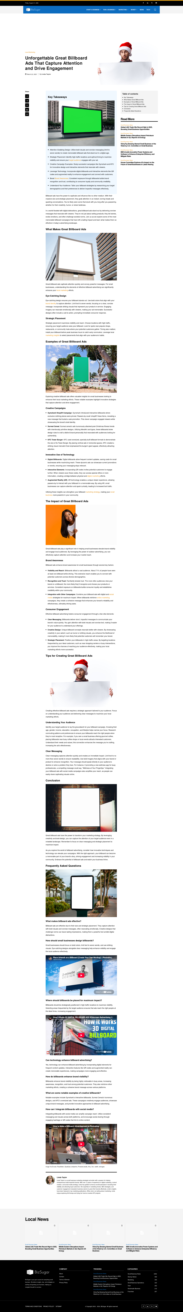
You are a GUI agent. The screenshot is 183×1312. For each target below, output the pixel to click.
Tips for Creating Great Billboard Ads (135, 106)
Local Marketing (30, 52)
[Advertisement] (91, 27)
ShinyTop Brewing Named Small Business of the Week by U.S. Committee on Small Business (138, 145)
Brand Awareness (61, 178)
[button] (155, 9)
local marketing (62, 290)
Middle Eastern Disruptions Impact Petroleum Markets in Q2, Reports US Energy (137, 136)
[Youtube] (156, 3)
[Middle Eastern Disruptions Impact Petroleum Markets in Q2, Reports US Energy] (75, 1232)
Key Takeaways (128, 97)
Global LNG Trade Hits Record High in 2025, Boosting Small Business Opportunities (136, 128)
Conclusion (127, 109)
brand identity (51, 303)
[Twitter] (152, 3)
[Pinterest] (27, 105)
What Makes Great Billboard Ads (134, 100)
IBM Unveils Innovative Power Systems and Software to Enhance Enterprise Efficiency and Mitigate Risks (137, 154)
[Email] (27, 114)
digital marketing (93, 476)
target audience (75, 160)
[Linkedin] (147, 3)
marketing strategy (93, 492)
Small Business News (127, 125)
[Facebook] (143, 3)
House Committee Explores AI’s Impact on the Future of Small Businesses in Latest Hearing (137, 163)
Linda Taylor (46, 74)
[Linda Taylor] (50, 1185)
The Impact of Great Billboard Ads (134, 104)
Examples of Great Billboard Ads (133, 102)
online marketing (103, 597)
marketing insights (52, 335)
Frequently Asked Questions (132, 111)
